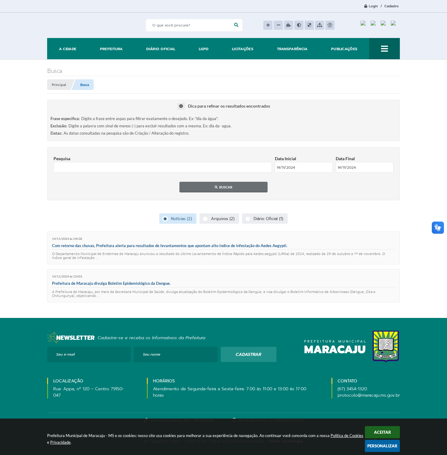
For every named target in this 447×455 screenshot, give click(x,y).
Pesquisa (62, 158)
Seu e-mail (65, 354)
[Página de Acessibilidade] (329, 25)
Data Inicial (285, 158)
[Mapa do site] (319, 25)
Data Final (345, 158)
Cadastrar (248, 354)
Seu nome (151, 354)
